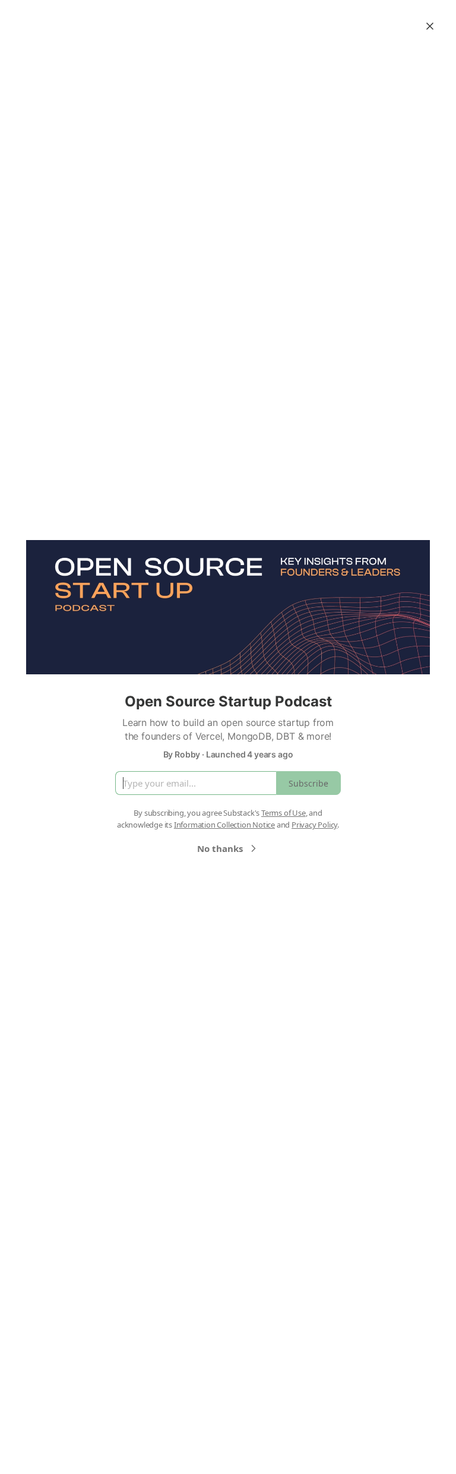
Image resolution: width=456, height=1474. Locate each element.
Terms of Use (283, 812)
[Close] (430, 26)
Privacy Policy (314, 824)
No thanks (220, 848)
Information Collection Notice (224, 824)
